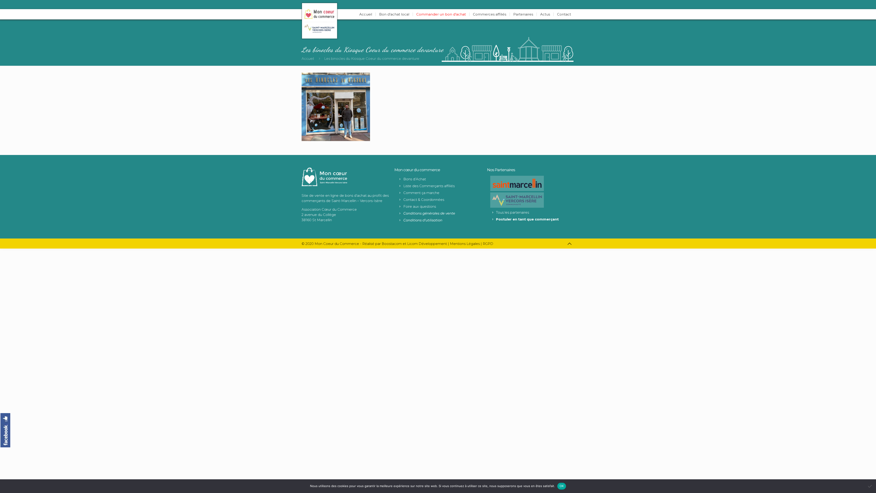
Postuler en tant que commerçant (527, 219)
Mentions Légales (465, 243)
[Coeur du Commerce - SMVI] (319, 20)
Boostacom (392, 243)
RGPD (488, 243)
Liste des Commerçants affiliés (429, 186)
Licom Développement (427, 243)
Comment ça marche (421, 193)
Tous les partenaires (512, 212)
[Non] (870, 486)
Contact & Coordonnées (423, 199)
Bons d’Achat (414, 179)
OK (562, 486)
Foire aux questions (419, 206)
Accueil (308, 58)
